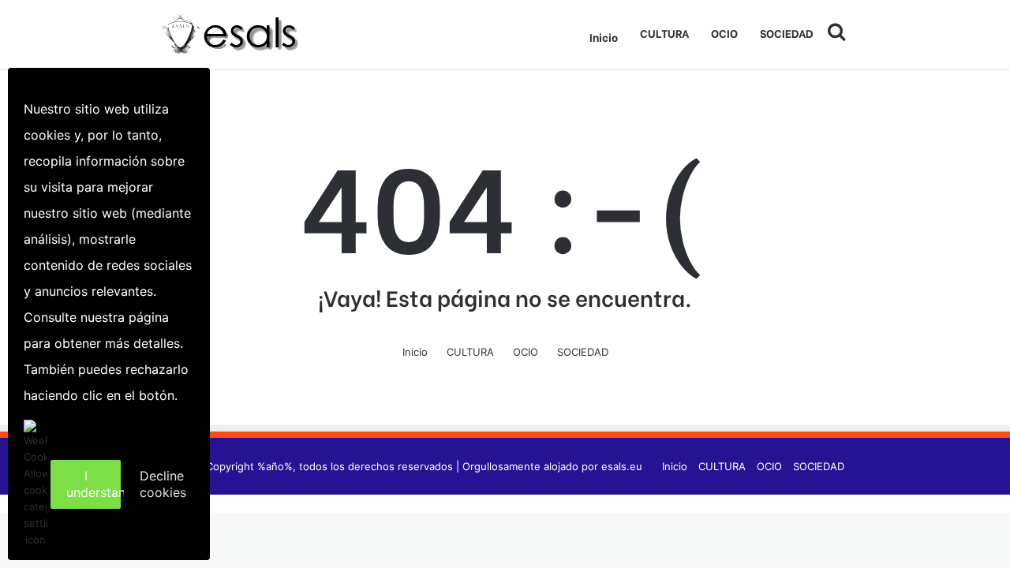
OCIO (724, 32)
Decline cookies (163, 484)
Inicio (603, 36)
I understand (93, 484)
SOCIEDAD (787, 32)
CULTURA (664, 32)
